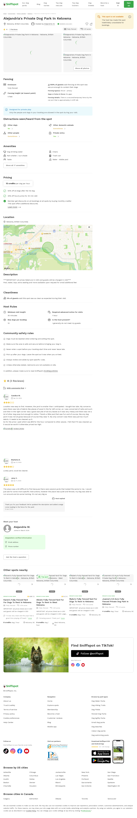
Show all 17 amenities (15, 165)
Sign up (129, 4)
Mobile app (52, 727)
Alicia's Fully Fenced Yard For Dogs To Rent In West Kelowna (50, 602)
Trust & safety (9, 705)
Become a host (105, 4)
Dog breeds (91, 4)
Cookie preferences (11, 718)
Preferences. (86, 811)
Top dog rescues (59, 4)
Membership (52, 710)
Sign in (118, 4)
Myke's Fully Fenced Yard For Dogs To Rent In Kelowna (83, 600)
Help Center (8, 722)
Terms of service (10, 710)
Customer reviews (54, 718)
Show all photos (82, 68)
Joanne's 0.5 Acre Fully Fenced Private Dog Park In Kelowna (115, 601)
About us (7, 701)
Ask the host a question (16, 557)
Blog (38, 4)
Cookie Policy (31, 811)
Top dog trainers (75, 4)
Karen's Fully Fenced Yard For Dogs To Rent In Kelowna (17, 601)
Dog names (46, 4)
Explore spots (53, 705)
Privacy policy (9, 714)
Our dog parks (25, 4)
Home (49, 701)
